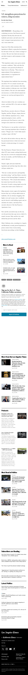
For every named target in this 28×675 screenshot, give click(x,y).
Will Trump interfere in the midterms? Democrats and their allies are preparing (19, 503)
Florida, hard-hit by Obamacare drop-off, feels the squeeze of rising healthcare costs (18, 364)
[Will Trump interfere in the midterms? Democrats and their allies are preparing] (6, 502)
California (9, 279)
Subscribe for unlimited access (7, 640)
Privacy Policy (4, 305)
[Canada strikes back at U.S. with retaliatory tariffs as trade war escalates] (6, 399)
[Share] (3, 26)
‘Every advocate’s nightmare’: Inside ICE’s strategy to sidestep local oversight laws (18, 514)
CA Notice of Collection (8, 670)
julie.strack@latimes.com (8, 239)
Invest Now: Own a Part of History (20, 658)
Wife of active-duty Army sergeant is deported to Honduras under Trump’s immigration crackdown (18, 388)
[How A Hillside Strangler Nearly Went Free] (22, 435)
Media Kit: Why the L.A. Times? (20, 655)
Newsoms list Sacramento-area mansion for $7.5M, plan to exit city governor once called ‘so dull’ (18, 479)
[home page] (14, 1)
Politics (3, 5)
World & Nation (16, 279)
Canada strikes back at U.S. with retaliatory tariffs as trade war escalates (18, 399)
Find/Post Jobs (5, 656)
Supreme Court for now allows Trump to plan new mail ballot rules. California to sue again (19, 491)
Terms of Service (18, 299)
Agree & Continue (14, 314)
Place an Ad (4, 659)
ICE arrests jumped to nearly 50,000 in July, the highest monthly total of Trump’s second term (18, 376)
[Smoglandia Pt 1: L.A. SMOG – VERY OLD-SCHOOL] (22, 451)
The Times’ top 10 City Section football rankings (13, 565)
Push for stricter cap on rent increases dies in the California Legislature (9, 261)
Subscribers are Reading (10, 551)
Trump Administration (13, 5)
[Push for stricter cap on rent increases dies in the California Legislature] (21, 261)
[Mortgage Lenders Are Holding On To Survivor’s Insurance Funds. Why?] (22, 416)
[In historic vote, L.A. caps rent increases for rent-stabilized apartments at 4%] (21, 270)
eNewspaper (4, 654)
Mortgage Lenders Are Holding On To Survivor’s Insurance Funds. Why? (7, 415)
